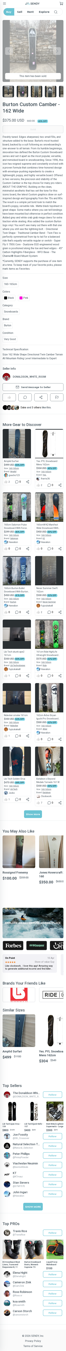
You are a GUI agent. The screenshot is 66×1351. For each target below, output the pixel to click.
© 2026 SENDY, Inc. (33, 1335)
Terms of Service (33, 1346)
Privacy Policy (33, 1341)
